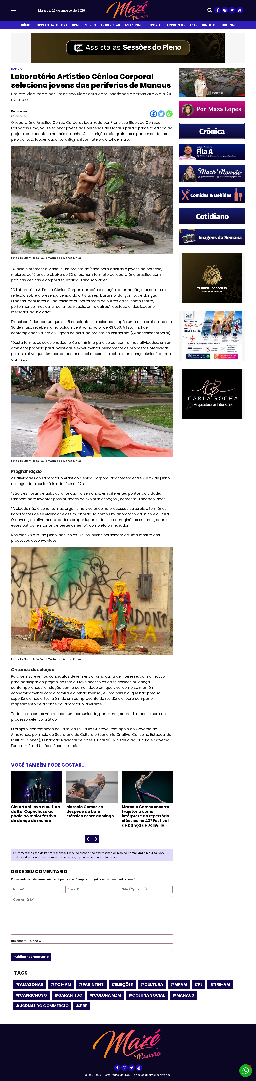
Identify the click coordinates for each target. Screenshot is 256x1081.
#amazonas (29, 984)
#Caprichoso (31, 995)
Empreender (176, 25)
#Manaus (183, 995)
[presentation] (88, 839)
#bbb (82, 1006)
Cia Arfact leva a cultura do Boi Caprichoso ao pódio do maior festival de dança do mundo (35, 813)
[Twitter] (161, 113)
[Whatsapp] (169, 113)
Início (25, 25)
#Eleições (122, 984)
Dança (16, 69)
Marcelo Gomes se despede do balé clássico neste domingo (90, 811)
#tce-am (61, 984)
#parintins (91, 984)
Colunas (229, 25)
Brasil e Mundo (84, 25)
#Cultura (152, 984)
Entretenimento (202, 25)
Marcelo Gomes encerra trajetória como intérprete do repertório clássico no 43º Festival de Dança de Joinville (145, 816)
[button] (245, 1070)
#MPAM (179, 984)
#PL (198, 984)
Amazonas (133, 25)
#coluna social (147, 995)
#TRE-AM (220, 984)
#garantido (68, 995)
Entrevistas (110, 25)
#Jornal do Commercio (42, 1006)
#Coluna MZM (105, 995)
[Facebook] (153, 113)
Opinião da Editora (52, 25)
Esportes (155, 25)
